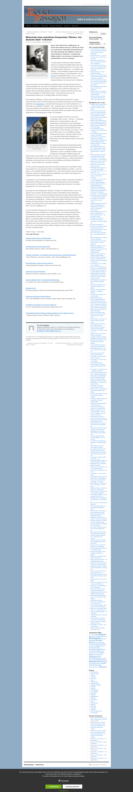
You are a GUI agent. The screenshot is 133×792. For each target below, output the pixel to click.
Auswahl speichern (72, 786)
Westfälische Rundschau (94, 667)
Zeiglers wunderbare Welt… (97, 711)
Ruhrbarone (93, 694)
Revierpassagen (29, 765)
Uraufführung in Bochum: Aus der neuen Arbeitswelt (41, 305)
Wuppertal (103, 667)
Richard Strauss (103, 658)
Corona (105, 636)
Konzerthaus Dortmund (96, 649)
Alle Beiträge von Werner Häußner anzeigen (49, 331)
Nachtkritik (93, 686)
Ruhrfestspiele (102, 660)
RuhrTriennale (102, 662)
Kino (104, 646)
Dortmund (94, 638)
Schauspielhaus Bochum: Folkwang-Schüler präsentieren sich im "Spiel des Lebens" (50, 313)
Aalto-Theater (92, 634)
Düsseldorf (99, 640)
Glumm (92, 680)
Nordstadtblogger (94, 690)
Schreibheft (93, 698)
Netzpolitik (93, 688)
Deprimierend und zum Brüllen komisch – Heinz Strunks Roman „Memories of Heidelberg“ (98, 62)
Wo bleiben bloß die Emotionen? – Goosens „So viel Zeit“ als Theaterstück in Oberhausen (70, 32)
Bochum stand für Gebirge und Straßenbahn (38, 238)
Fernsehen (91, 644)
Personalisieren (63, 791)
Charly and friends (95, 673)
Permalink (28, 340)
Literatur (102, 651)
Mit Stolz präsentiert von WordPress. (99, 764)
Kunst (90, 651)
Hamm (101, 646)
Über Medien (93, 707)
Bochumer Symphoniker (66, 336)
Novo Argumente (94, 691)
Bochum (58, 336)
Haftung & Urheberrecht (56, 26)
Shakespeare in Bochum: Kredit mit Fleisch (38, 296)
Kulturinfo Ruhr (94, 681)
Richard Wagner (93, 660)
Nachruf (95, 654)
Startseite (28, 26)
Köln (98, 651)
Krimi (104, 649)
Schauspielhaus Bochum (95, 663)
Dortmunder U (104, 638)
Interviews (54, 76)
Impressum (67, 26)
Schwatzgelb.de (94, 699)
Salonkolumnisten (94, 696)
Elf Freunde (93, 677)
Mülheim (101, 653)
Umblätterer (93, 709)
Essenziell (64, 781)
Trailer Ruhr (93, 706)
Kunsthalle (94, 651)
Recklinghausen (94, 658)
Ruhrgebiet (93, 661)
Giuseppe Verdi (92, 646)
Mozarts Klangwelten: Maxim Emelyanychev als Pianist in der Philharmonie (99, 88)
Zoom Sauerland (94, 712)
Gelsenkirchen (102, 644)
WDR (100, 665)
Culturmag (93, 675)
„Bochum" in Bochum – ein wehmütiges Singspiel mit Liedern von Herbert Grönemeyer (51, 255)
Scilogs (92, 701)
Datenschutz (75, 26)
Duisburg (92, 640)
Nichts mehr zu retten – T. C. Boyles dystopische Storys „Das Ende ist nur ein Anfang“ (99, 57)
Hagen (98, 646)
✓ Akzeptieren (53, 786)
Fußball (96, 644)
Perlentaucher (93, 693)
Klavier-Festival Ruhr (94, 647)
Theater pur (93, 704)
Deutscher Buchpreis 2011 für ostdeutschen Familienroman (43, 280)
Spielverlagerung (94, 703)
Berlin (97, 635)
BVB (102, 636)
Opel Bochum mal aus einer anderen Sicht (38, 246)
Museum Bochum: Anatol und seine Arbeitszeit (39, 263)
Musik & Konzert (43, 336)
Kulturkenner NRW (95, 683)
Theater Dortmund (94, 665)
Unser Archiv (44, 26)
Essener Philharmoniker (99, 642)
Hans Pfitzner (43, 338)
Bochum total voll (31, 288)
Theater (103, 663)
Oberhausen (100, 654)
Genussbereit (93, 678)
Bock (92, 717)
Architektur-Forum (95, 672)
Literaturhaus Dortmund (96, 685)
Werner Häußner (47, 42)
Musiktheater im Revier (94, 653)
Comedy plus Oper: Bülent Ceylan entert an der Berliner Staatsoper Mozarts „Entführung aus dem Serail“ (99, 76)
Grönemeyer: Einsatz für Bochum (35, 271)
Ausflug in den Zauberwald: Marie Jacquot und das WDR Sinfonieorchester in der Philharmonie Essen (98, 97)
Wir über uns (36, 26)
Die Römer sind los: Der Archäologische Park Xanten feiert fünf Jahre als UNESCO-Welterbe (99, 92)
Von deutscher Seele (52, 338)
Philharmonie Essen (95, 656)
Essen (91, 642)
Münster (91, 654)
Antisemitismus (40, 104)
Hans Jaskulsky (35, 338)
